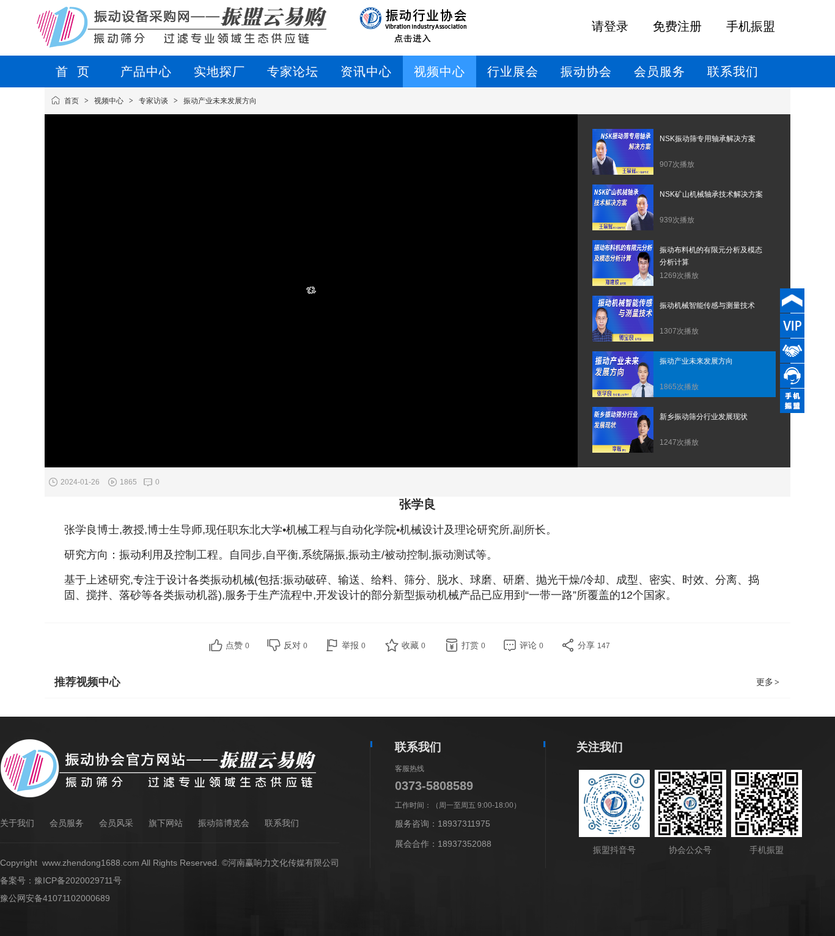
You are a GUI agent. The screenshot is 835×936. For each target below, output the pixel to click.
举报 (354, 645)
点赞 (237, 645)
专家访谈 (153, 101)
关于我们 (17, 823)
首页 (71, 101)
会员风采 (116, 823)
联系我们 (282, 823)
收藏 (413, 645)
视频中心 (108, 101)
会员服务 (67, 823)
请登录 (610, 26)
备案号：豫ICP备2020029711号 (61, 880)
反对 (295, 645)
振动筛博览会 (223, 823)
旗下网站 (166, 823)
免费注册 (677, 26)
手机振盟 (750, 26)
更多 (767, 682)
